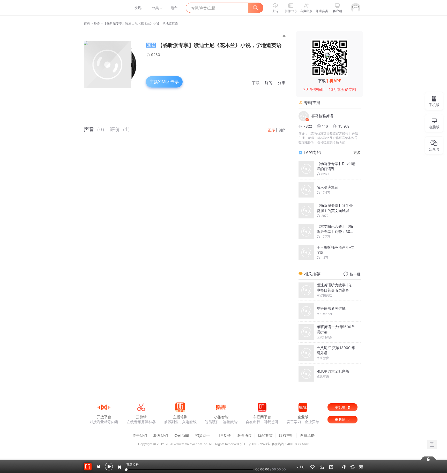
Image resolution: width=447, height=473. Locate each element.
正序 (271, 130)
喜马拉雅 (104, 7)
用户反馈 (223, 435)
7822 (307, 126)
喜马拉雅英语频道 (324, 116)
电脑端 (340, 419)
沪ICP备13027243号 (255, 444)
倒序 (282, 130)
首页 (87, 23)
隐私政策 (265, 435)
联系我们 (160, 435)
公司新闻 (181, 435)
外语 (97, 23)
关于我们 (139, 435)
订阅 (269, 83)
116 (325, 126)
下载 (256, 83)
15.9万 (343, 126)
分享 (282, 83)
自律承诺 (307, 435)
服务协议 (244, 435)
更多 (357, 152)
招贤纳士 (202, 435)
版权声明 (286, 435)
